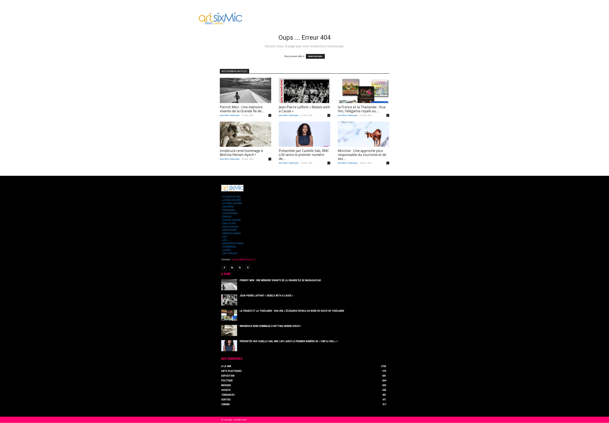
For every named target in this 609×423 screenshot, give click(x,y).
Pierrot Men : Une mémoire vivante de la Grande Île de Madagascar (280, 280)
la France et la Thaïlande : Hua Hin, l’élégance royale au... (362, 109)
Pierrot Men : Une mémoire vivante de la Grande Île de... (242, 109)
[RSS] (240, 268)
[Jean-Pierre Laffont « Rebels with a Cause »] (304, 90)
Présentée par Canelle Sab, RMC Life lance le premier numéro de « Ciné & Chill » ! (289, 341)
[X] (248, 268)
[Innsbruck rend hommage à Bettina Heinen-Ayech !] (245, 134)
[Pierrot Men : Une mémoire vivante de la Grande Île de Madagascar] (245, 90)
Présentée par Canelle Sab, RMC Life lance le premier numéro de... (304, 154)
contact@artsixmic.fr (243, 259)
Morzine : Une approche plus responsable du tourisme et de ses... (362, 154)
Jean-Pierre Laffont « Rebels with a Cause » (304, 109)
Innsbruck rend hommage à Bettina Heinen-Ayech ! (241, 152)
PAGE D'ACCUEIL (315, 56)
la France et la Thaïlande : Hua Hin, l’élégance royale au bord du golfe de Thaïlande (292, 310)
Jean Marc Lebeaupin (230, 115)
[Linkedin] (232, 268)
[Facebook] (224, 268)
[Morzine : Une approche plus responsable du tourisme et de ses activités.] (363, 134)
